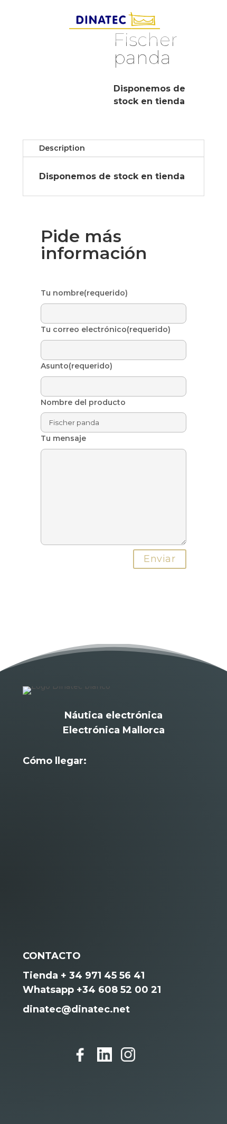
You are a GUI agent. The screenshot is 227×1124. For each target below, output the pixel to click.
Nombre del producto (83, 402)
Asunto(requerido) (76, 366)
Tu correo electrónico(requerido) (106, 329)
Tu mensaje (63, 438)
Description (62, 148)
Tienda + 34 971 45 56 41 (84, 975)
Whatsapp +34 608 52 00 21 (92, 990)
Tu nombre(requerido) (84, 293)
